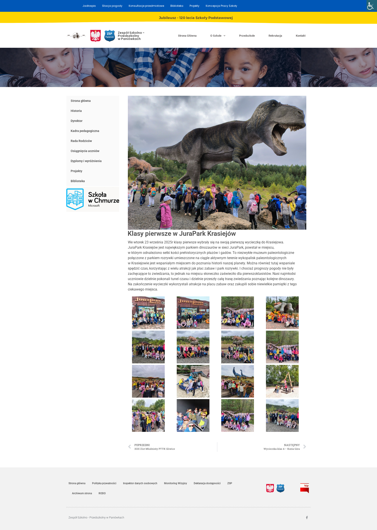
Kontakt (300, 35)
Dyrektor (76, 121)
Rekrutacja (275, 35)
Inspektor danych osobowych (140, 483)
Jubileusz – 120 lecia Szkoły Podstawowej (196, 18)
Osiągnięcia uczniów (85, 151)
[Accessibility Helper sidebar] (372, 5)
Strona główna (187, 35)
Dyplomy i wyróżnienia (86, 161)
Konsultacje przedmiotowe (146, 6)
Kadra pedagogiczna (85, 131)
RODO (102, 493)
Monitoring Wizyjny (175, 483)
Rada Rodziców (81, 141)
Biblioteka (176, 6)
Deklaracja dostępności (207, 483)
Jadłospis (89, 6)
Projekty (194, 6)
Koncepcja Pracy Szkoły (221, 6)
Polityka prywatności (104, 483)
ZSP (229, 483)
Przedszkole (247, 35)
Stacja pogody (112, 6)
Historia (76, 111)
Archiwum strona (82, 493)
